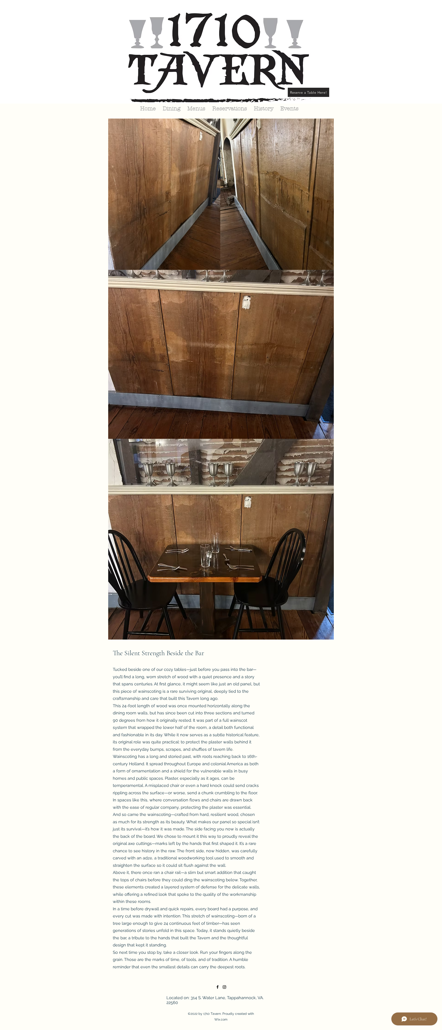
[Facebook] (217, 987)
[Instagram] (224, 987)
